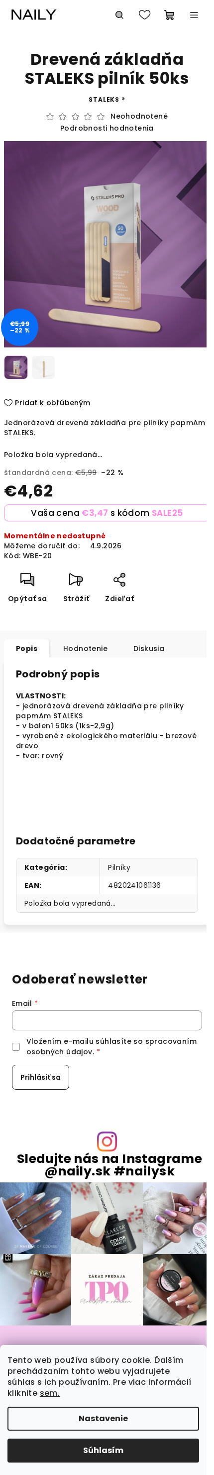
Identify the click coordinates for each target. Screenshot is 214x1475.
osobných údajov (59, 1052)
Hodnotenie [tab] (85, 649)
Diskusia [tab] (148, 649)
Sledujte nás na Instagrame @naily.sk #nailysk (109, 1164)
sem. (50, 1393)
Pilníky (119, 867)
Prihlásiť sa (40, 1077)
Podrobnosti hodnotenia (107, 128)
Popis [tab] (26, 649)
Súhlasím (103, 1450)
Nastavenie (103, 1418)
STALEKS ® (107, 99)
